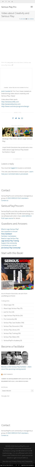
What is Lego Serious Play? (10, 229)
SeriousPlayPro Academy (12, 340)
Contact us (4, 200)
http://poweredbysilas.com (10, 104)
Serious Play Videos (18, 62)
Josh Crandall (6, 91)
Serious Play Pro (8, 7)
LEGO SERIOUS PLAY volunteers (17, 198)
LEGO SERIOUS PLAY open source (18, 455)
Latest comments (8, 374)
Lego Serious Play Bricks (12, 316)
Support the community (9, 243)
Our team (23, 19)
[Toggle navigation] (32, 6)
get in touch (18, 458)
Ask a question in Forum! (9, 231)
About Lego (7, 305)
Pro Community (9, 319)
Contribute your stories (9, 245)
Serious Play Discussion (11, 326)
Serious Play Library (10, 330)
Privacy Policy (16, 461)
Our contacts (30, 19)
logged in (14, 168)
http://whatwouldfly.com (10, 102)
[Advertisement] (17, 39)
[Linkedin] (9, 1)
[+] (17, 132)
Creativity (25, 62)
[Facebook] (5, 1)
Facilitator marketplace (8, 236)
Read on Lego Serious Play (9, 238)
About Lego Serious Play (12, 308)
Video (9, 65)
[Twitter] (2, 1)
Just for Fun (7, 312)
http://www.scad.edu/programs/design (15, 106)
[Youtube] (12, 1)
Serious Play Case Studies (12, 323)
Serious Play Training (11, 333)
